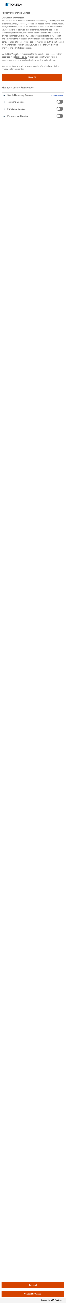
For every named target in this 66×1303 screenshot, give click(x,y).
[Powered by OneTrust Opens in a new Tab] (52, 1301)
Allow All (32, 77)
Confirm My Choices (32, 1293)
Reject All (33, 1285)
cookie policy (21, 56)
